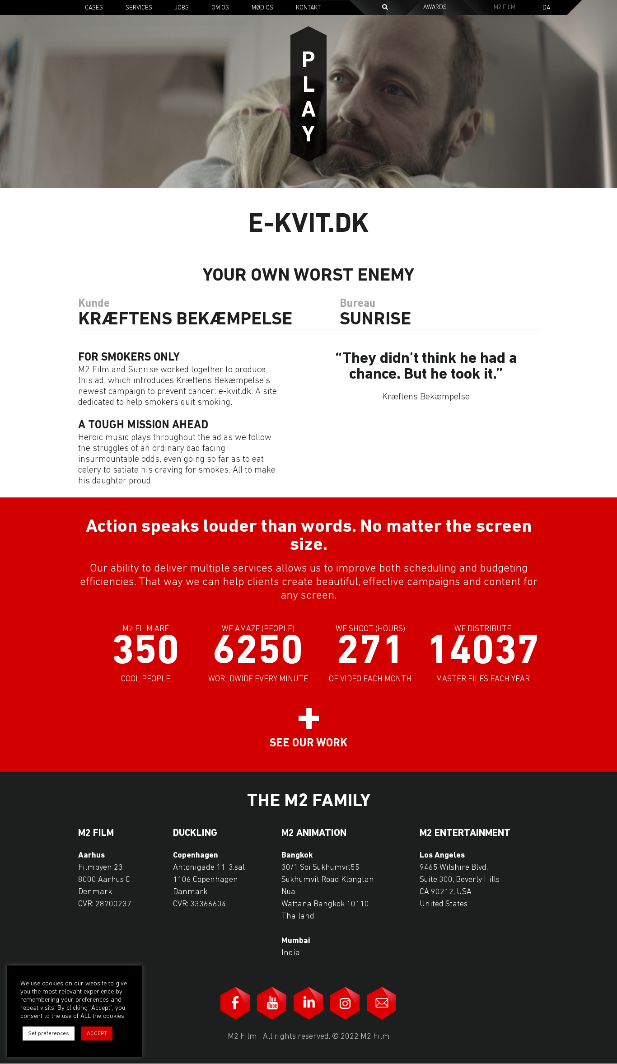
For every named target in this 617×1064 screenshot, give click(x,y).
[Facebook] (235, 1003)
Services (139, 8)
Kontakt (308, 8)
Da (546, 8)
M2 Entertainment (465, 834)
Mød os (262, 8)
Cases (94, 8)
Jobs (182, 8)
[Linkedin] (308, 1003)
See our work (308, 743)
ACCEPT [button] (97, 1033)
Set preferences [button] (48, 1033)
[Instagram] (345, 1003)
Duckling (195, 834)
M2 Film (504, 7)
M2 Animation (313, 834)
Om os (220, 8)
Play (308, 98)
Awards (435, 7)
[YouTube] (272, 1003)
